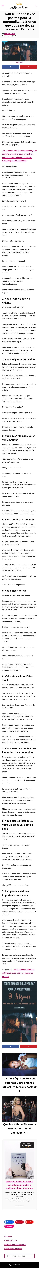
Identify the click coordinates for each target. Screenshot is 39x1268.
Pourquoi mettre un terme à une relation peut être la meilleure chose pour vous (19, 1185)
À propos (8, 1236)
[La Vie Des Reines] (19, 5)
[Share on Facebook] (10, 67)
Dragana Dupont (9, 33)
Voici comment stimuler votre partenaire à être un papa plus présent (18, 973)
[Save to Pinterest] (28, 67)
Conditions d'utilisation (13, 1249)
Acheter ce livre (19, 1206)
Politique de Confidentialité (15, 1245)
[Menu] (3, 5)
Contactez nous (10, 1240)
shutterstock (19, 62)
